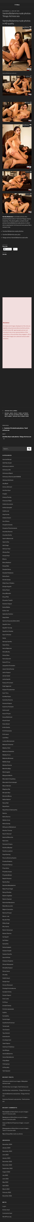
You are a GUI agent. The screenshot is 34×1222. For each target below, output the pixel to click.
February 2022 (6, 1192)
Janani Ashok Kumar (8, 669)
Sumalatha (5, 1016)
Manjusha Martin (7, 775)
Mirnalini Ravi (6, 792)
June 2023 (5, 1154)
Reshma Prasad (6, 913)
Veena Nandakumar (8, 1057)
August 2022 (6, 1172)
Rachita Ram (6, 882)
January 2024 (6, 1148)
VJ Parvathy (5, 1067)
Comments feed (7, 1213)
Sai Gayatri (5, 937)
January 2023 (6, 1158)
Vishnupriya (5, 1064)
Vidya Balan (5, 1060)
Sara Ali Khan (6, 957)
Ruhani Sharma (6, 933)
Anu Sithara (5, 521)
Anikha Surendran (7, 504)
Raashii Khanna (6, 878)
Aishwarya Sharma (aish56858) (11, 476)
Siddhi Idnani (6, 978)
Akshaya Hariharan (7, 480)
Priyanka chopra (7, 871)
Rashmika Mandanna (8, 902)
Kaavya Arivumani (7, 682)
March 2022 (5, 1189)
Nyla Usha (5, 840)
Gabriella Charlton (7, 614)
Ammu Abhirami (7, 487)
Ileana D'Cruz (6, 662)
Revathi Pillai (6, 920)
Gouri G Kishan (6, 634)
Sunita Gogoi (6, 1019)
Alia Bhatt (5, 483)
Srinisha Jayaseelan (8, 1009)
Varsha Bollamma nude (21, 416)
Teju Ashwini (6, 1033)
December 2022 (7, 1161)
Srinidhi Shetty (6, 1005)
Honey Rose (5, 655)
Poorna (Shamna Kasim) (9, 858)
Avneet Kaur (6, 555)
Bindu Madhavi (6, 562)
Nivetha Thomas (7, 830)
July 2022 (5, 1175)
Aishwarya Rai (6, 470)
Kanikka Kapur (6, 696)
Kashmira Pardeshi (8, 707)
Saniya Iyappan (6, 947)
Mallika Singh (6, 762)
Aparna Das (5, 542)
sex (18, 11)
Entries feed (6, 1210)
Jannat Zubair (6, 676)
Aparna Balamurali (7, 538)
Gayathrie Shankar (7, 631)
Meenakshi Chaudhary (9, 779)
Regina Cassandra (7, 909)
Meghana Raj (6, 789)
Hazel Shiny (5, 645)
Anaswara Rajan (7, 500)
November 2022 (7, 1165)
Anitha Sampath (7, 507)
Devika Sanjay (6, 579)
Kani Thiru (5, 693)
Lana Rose (5, 737)
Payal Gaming (6, 854)
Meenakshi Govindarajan (9, 782)
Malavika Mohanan (7, 758)
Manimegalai (6, 772)
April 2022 (5, 1185)
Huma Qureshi (6, 658)
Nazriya (4, 813)
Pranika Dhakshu (7, 861)
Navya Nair (5, 803)
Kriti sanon (5, 734)
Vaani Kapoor (6, 1043)
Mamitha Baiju (6, 768)
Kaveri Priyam (6, 713)
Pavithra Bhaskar (7, 847)
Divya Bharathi (6, 593)
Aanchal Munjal (6, 459)
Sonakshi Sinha (6, 992)
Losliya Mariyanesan (8, 741)
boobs (7, 413)
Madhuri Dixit (6, 748)
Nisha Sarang (6, 823)
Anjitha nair (5, 511)
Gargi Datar (5, 617)
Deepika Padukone (7, 573)
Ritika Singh (5, 923)
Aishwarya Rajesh (7, 473)
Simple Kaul (5, 981)
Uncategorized (6, 1040)
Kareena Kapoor (7, 703)
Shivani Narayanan (7, 964)
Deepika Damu (6, 569)
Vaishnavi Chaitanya (8, 1047)
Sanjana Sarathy (7, 954)
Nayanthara (5, 806)
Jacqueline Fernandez (8, 665)
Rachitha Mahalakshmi (9, 885)
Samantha (5, 944)
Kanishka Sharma (7, 700)
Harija (4, 638)
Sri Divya (5, 1002)
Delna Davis (5, 576)
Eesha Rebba (6, 607)
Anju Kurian (5, 514)
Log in (4, 1206)
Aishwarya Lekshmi (8, 466)
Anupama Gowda (7, 524)
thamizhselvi (6, 1036)
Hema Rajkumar (7, 648)
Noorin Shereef (6, 834)
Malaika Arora (6, 755)
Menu (17, 4)
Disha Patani (6, 590)
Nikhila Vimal (6, 820)
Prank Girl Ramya (7, 865)
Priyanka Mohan (7, 875)
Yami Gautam (6, 1071)
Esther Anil (5, 610)
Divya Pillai (5, 597)
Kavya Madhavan (7, 717)
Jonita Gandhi (6, 679)
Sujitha (4, 1012)
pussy (16, 413)
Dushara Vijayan (7, 604)
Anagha (4, 494)
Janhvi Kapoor (6, 672)
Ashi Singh (5, 545)
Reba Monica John (7, 906)
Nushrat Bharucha (7, 837)
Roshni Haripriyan (7, 930)
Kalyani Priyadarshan (8, 689)
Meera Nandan (6, 786)
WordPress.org (6, 1216)
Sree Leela (5, 998)
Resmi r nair (5, 916)
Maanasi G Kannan (7, 744)
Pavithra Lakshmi (7, 851)
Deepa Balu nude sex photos (14, 1134)
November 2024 (7, 1144)
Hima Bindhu (6, 652)
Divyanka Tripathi (7, 600)
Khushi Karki (6, 720)
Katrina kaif (5, 710)
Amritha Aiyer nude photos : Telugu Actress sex (16, 1090)
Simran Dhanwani (7, 985)
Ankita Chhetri (6, 518)
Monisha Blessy (7, 796)
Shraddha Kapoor (7, 968)
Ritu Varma (5, 926)
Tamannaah (5, 1026)
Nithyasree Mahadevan (9, 827)
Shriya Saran (6, 971)
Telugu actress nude (16, 414)
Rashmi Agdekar (7, 895)
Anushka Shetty (7, 535)
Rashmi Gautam (7, 899)
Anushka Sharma (7, 531)
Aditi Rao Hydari (7, 463)
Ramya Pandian (6, 892)
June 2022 (5, 1178)
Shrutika (4, 974)
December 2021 (7, 1196)
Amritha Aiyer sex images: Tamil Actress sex (15, 1087)
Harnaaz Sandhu (7, 641)
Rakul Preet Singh (7, 889)
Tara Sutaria (5, 1029)
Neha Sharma (6, 816)
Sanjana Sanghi (6, 950)
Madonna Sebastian (8, 751)
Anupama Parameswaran (9, 528)
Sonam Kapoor (6, 995)
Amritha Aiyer (6, 490)
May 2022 (5, 1182)
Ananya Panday (6, 497)
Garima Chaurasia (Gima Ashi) (11, 621)
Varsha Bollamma (11, 410)
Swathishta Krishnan (8, 1023)
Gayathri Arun (6, 624)
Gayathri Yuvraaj (7, 628)
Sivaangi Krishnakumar (9, 988)
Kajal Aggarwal (6, 686)
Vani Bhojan (5, 1050)
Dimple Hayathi (6, 586)
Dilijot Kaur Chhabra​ (8, 583)
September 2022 (7, 1168)
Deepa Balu (5, 566)
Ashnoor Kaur (6, 549)
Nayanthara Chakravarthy (9, 810)
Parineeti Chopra (7, 844)
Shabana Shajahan (7, 961)
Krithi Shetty (6, 727)
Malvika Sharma (7, 765)
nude (11, 413)
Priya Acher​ (5, 868)
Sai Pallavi (5, 940)
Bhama (4, 559)
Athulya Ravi (6, 552)
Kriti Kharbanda (7, 731)
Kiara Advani (6, 724)
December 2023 (7, 1151)
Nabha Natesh (6, 799)
